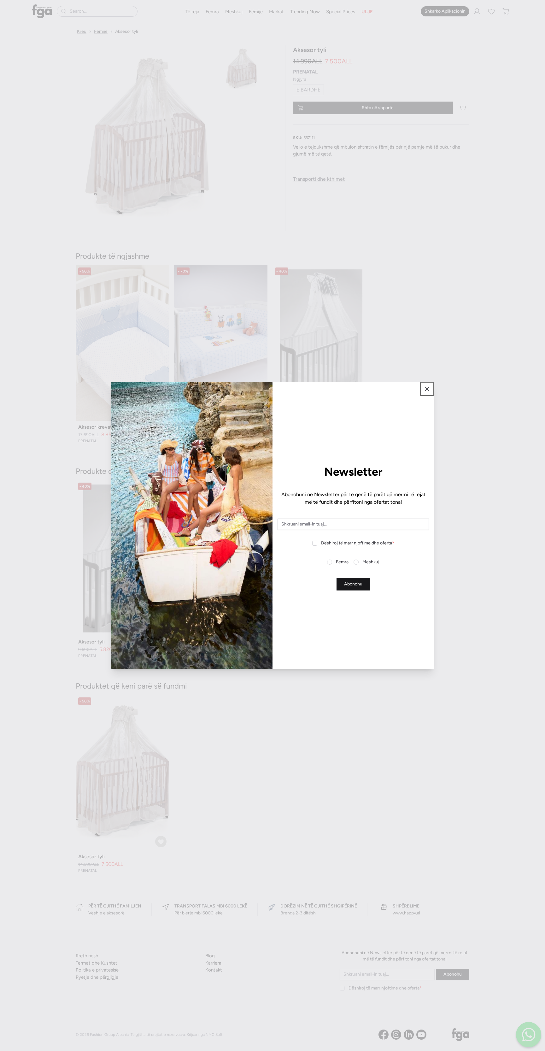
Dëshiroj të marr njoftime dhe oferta (357, 543)
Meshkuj (370, 562)
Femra (342, 562)
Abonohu (353, 584)
